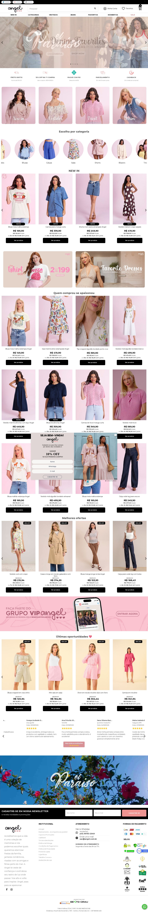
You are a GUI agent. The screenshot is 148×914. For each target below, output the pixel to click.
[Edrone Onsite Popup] (74, 457)
